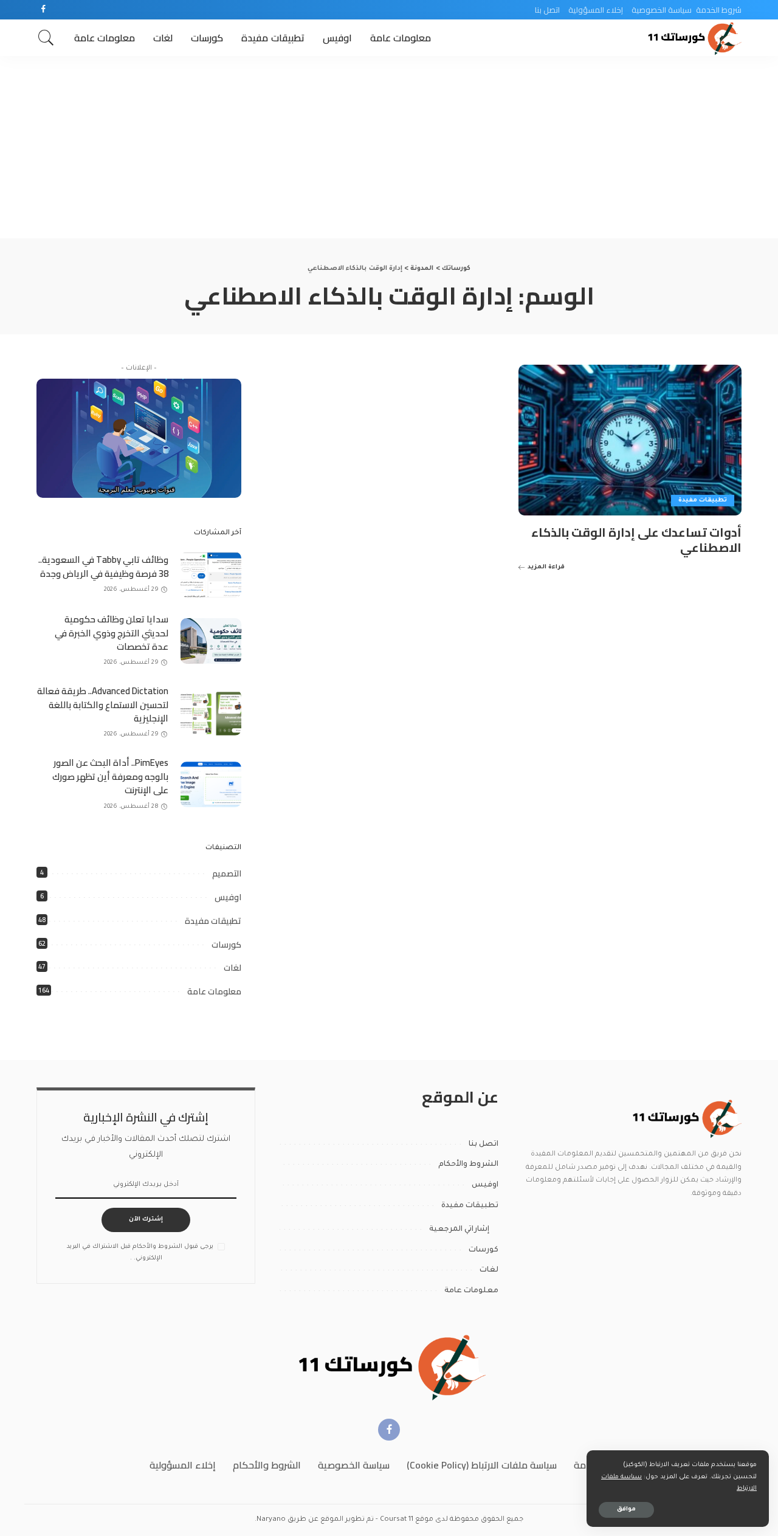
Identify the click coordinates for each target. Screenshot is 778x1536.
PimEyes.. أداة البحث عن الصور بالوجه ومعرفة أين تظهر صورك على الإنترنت (110, 776)
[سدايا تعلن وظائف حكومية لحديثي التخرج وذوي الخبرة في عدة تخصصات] (211, 641)
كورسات (226, 944)
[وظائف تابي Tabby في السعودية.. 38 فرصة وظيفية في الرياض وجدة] (211, 575)
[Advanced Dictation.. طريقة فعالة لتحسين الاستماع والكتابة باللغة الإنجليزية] (211, 712)
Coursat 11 (396, 1520)
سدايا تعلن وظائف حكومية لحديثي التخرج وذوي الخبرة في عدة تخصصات (111, 632)
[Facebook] (43, 9)
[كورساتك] (693, 37)
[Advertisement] (389, 147)
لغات (232, 968)
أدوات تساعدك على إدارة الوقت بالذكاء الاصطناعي (636, 540)
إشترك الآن (146, 1219)
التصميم (226, 873)
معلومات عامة (214, 991)
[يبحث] (46, 37)
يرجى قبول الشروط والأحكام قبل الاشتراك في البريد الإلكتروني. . (140, 1253)
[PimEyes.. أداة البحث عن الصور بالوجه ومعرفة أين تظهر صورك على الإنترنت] (211, 784)
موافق (626, 1509)
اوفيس (228, 897)
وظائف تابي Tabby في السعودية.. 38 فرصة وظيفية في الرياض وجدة (103, 566)
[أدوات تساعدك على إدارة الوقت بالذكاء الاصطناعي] (630, 440)
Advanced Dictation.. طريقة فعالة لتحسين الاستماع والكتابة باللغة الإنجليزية (102, 704)
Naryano (271, 1520)
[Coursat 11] (685, 1118)
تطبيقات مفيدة (702, 500)
